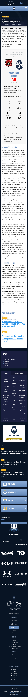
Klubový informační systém (15, 646)
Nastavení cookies (14, 692)
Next (27, 3)
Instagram (15, 673)
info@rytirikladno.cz (14, 631)
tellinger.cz (17, 694)
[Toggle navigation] (26, 8)
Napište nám (15, 648)
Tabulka (6, 363)
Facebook (15, 669)
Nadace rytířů (12, 492)
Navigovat (12, 627)
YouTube (15, 675)
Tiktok (15, 677)
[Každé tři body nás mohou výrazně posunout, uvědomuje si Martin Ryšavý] (2, 315)
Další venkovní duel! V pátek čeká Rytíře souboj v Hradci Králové (13, 338)
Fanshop (10, 500)
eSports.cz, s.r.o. (22, 691)
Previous (1, 3)
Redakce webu (15, 642)
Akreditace (15, 644)
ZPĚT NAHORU (15, 688)
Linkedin (15, 679)
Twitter (14, 671)
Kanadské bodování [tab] (19, 373)
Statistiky (7, 365)
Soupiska (7, 361)
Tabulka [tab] (6, 373)
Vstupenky (11, 508)
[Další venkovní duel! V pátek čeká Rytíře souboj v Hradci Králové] (2, 330)
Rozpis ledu (11, 484)
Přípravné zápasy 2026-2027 (11, 358)
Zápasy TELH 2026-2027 (10, 360)
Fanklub (15, 661)
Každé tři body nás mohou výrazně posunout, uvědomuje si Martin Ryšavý (13, 324)
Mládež (14, 640)
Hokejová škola (14, 659)
